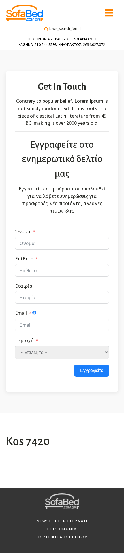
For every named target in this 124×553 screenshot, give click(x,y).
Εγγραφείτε (91, 370)
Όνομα (23, 231)
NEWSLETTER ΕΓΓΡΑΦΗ (62, 520)
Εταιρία (24, 286)
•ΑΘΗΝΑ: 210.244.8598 (38, 44)
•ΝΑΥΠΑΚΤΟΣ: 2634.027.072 (82, 44)
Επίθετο (24, 259)
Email (21, 313)
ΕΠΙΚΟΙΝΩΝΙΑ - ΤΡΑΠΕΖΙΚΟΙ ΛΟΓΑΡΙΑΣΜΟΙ (62, 39)
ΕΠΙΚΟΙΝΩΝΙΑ (62, 528)
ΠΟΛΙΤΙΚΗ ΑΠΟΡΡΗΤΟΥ (62, 537)
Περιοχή (24, 340)
